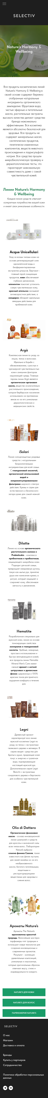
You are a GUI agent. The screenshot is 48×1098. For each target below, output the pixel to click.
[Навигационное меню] (4, 4)
